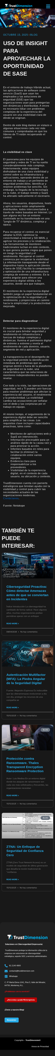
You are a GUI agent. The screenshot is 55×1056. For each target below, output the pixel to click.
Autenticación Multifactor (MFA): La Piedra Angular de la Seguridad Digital (26, 679)
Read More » (12, 623)
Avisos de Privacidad (40, 1046)
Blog (34, 35)
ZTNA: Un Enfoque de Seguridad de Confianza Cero (25, 851)
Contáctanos (11, 498)
